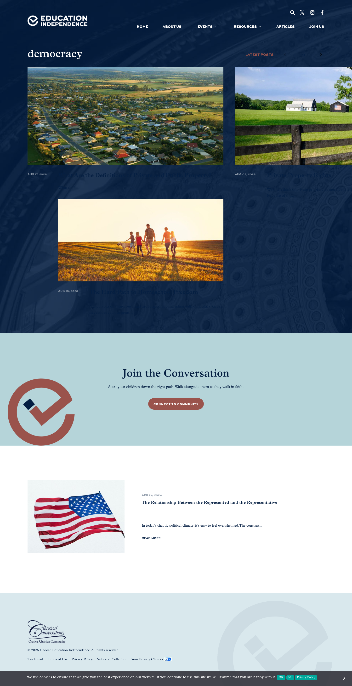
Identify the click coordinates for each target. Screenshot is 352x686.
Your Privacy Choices (147, 659)
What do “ (66, 188)
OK (281, 677)
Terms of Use (58, 659)
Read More (151, 538)
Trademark (36, 659)
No (290, 677)
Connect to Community (176, 404)
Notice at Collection (112, 659)
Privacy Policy (82, 659)
